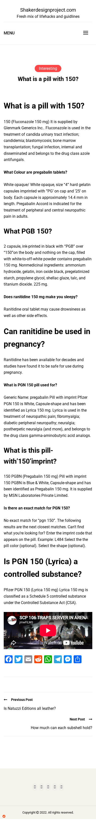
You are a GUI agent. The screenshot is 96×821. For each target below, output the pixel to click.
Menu (9, 33)
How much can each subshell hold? (61, 727)
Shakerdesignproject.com (48, 10)
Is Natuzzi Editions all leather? (30, 708)
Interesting (48, 68)
